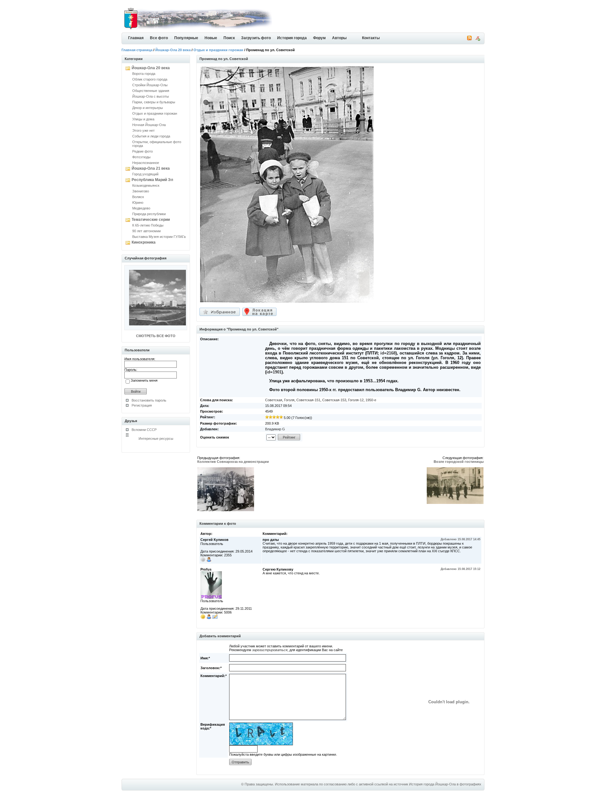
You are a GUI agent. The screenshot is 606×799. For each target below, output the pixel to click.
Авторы (339, 38)
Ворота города (143, 74)
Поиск (229, 38)
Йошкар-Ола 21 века (151, 168)
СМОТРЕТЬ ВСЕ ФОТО (155, 336)
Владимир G (275, 429)
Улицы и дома (143, 119)
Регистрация (142, 405)
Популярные (186, 38)
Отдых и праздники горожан (218, 50)
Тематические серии (151, 219)
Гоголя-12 (356, 400)
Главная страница (137, 50)
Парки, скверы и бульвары (153, 102)
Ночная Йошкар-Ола (149, 125)
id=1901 (274, 372)
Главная (136, 38)
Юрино (137, 202)
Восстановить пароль (149, 400)
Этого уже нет (143, 130)
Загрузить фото (256, 38)
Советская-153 (334, 400)
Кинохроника (144, 242)
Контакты (371, 38)
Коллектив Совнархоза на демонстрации (233, 461)
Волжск (138, 197)
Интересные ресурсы (156, 438)
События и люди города (151, 136)
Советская (273, 400)
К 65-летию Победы (147, 225)
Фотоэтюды (141, 157)
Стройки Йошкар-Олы (150, 85)
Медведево (141, 208)
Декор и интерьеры (147, 108)
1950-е (370, 400)
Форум (319, 38)
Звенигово (140, 191)
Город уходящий (145, 174)
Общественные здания (150, 91)
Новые (211, 38)
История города (292, 38)
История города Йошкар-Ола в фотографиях (445, 784)
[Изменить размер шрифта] (477, 39)
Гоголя (289, 400)
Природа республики (149, 214)
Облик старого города (149, 79)
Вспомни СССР (144, 430)
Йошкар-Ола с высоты (150, 96)
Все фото (159, 38)
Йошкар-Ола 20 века (173, 50)
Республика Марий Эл (152, 180)
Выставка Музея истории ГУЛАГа (159, 237)
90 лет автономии (146, 231)
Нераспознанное (145, 163)
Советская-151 (308, 400)
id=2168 (387, 353)
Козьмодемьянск (145, 185)
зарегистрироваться (270, 650)
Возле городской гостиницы (459, 461)
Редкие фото (142, 151)
